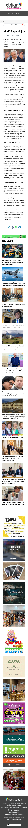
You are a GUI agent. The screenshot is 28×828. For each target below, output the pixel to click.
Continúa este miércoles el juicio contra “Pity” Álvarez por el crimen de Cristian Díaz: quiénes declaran (13, 481)
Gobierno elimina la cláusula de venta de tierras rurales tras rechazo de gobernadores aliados (13, 458)
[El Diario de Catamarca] (14, 5)
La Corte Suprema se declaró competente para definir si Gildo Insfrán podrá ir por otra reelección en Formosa (14, 371)
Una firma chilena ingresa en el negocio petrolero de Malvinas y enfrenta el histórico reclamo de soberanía (13, 348)
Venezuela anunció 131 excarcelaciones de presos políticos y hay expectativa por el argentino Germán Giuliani (13, 416)
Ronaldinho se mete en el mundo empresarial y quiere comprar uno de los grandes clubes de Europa (13, 393)
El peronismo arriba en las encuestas (12, 437)
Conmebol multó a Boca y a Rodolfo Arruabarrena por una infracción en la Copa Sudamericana (12, 262)
